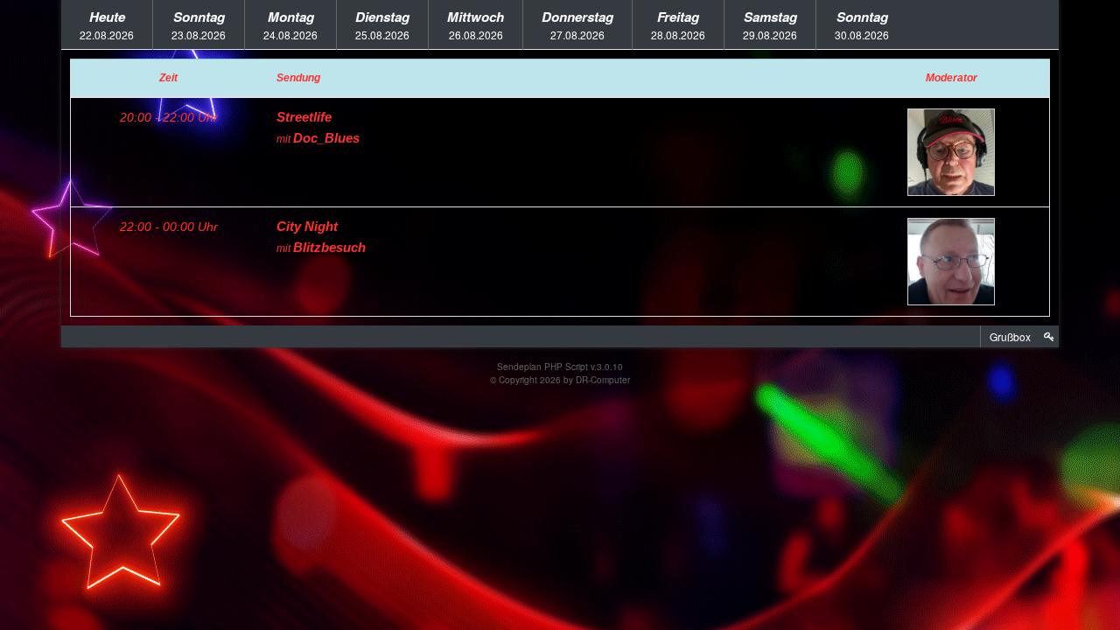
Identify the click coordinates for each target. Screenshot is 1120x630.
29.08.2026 (770, 24)
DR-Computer (603, 380)
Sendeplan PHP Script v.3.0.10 (560, 366)
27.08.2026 (577, 24)
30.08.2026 (862, 24)
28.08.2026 (678, 24)
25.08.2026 (382, 24)
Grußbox (1010, 336)
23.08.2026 (199, 24)
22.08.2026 (107, 24)
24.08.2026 (290, 24)
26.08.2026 (475, 24)
